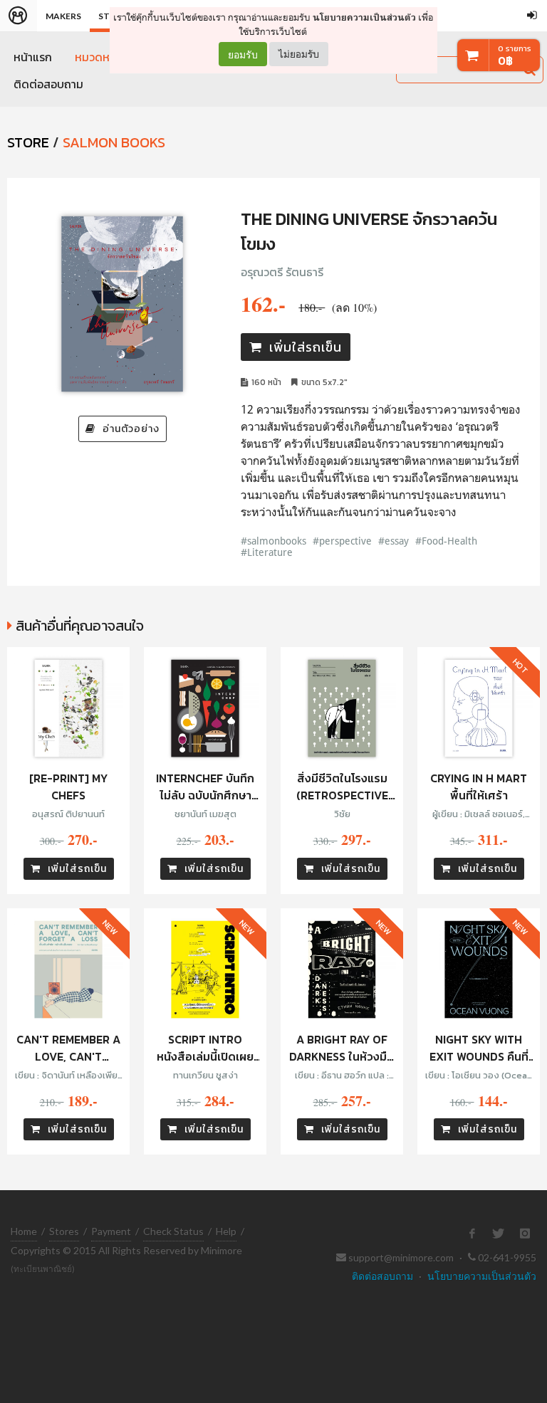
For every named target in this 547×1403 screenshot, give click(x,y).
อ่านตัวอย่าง (131, 428)
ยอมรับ (243, 54)
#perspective (342, 541)
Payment (111, 1231)
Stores (64, 1231)
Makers (63, 16)
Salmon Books (114, 142)
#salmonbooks (273, 541)
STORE (28, 142)
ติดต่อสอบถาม (48, 84)
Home (24, 1231)
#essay (393, 541)
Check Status (173, 1231)
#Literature (267, 552)
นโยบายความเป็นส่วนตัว (364, 17)
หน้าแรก (33, 56)
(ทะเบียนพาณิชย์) (43, 1268)
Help (226, 1231)
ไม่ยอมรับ (298, 54)
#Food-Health (446, 541)
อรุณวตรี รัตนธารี (282, 271)
